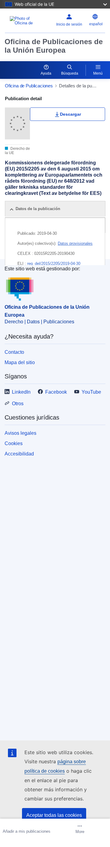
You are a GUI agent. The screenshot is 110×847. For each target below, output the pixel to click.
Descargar (70, 114)
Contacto (14, 352)
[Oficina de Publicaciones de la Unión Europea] (24, 20)
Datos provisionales (75, 243)
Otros (18, 403)
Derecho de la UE (17, 150)
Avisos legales (20, 433)
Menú (98, 73)
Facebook (56, 392)
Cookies (14, 443)
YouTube (91, 392)
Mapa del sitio (20, 362)
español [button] (96, 24)
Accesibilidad (19, 453)
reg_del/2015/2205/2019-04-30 (53, 263)
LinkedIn (21, 392)
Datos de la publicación (38, 208)
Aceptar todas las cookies (54, 815)
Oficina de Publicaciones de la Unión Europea (54, 45)
